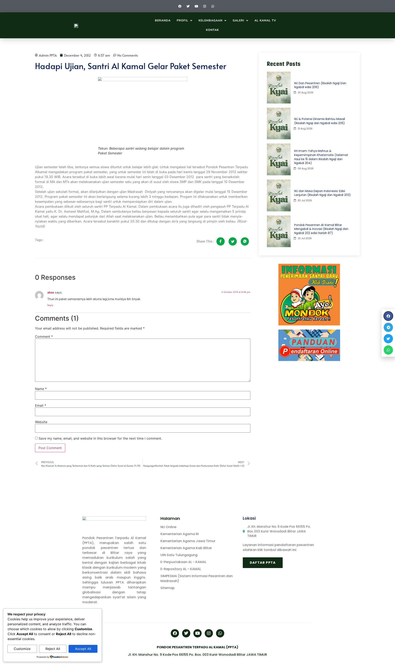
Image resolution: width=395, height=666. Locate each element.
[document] (197, 333)
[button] (388, 316)
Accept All (83, 649)
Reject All (52, 649)
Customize (22, 649)
